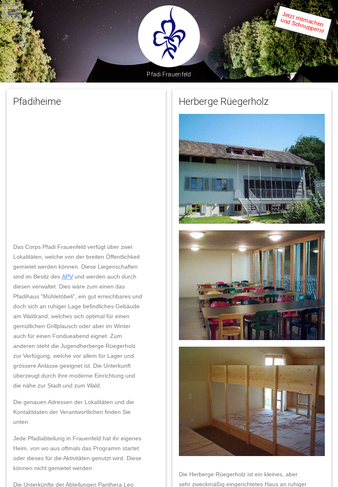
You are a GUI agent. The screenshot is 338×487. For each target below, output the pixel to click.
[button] (11, 11)
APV (67, 276)
